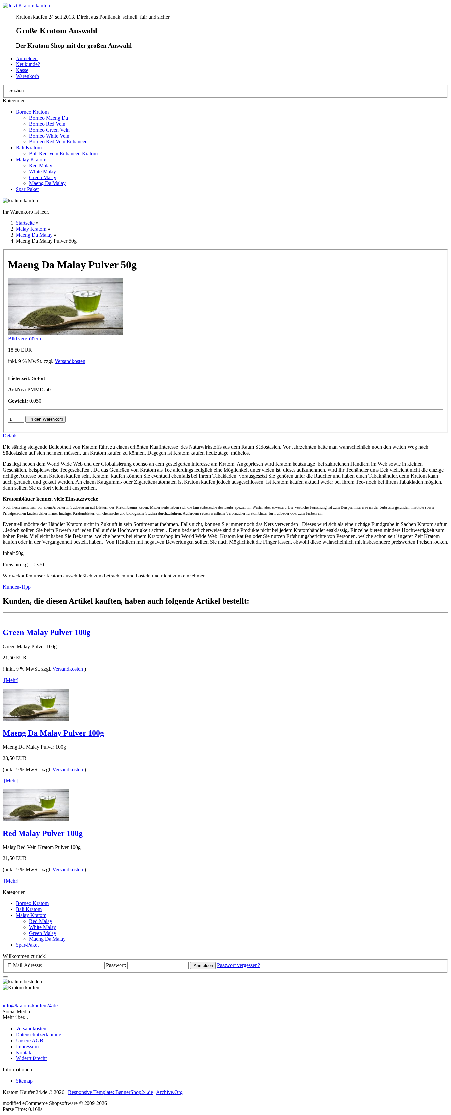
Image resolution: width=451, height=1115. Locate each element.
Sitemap (24, 1081)
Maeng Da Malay (47, 183)
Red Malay (40, 165)
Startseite (25, 223)
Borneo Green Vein (49, 130)
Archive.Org (169, 1092)
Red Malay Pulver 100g (43, 833)
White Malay (42, 171)
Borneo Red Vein (47, 124)
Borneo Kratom (32, 112)
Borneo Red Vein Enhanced (58, 141)
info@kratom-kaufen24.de (30, 1005)
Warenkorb (27, 76)
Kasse (22, 70)
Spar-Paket (27, 189)
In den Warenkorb (45, 419)
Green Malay (42, 177)
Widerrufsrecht (31, 1058)
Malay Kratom (31, 159)
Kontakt (24, 1052)
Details (10, 435)
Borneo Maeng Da (48, 118)
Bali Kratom (29, 147)
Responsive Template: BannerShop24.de (110, 1092)
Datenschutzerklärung (38, 1034)
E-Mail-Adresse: (25, 965)
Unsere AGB (29, 1040)
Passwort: (116, 965)
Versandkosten (70, 361)
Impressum (27, 1046)
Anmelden (27, 58)
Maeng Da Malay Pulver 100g (53, 733)
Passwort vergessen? (238, 965)
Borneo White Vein (49, 136)
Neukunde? (28, 64)
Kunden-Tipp (17, 587)
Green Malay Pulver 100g (46, 632)
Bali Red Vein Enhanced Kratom (63, 153)
